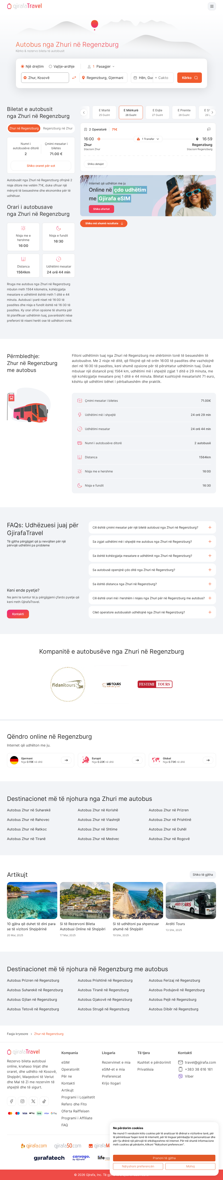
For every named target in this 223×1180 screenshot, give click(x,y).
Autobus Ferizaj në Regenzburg (174, 980)
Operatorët (70, 1069)
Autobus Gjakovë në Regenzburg (105, 999)
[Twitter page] (33, 1101)
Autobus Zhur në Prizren (169, 810)
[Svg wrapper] (33, 1146)
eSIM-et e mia (113, 1069)
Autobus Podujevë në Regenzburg (177, 990)
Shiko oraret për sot (41, 165)
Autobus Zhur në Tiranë (26, 839)
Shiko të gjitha (203, 874)
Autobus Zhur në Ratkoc (27, 829)
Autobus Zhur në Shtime (97, 829)
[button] (152, 527)
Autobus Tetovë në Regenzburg (33, 1009)
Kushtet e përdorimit (154, 1062)
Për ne (66, 1076)
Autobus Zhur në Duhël (167, 829)
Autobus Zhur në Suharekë (29, 810)
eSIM (65, 1062)
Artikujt (67, 1090)
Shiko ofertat (101, 209)
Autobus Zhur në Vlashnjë (99, 819)
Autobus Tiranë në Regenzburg (103, 990)
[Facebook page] (11, 1101)
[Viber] (180, 1076)
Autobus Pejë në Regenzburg (172, 999)
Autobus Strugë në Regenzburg (103, 1009)
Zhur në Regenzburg (24, 128)
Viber (189, 1076)
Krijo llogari (111, 1083)
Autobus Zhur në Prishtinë (170, 819)
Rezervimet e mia (116, 1062)
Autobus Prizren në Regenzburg (33, 980)
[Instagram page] (22, 1101)
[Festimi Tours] (155, 684)
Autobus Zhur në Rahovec (28, 819)
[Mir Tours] (111, 684)
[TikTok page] (44, 1101)
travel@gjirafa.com (200, 1062)
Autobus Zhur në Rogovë (169, 839)
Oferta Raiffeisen (75, 1111)
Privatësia (145, 1069)
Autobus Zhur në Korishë (98, 810)
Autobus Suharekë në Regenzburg (35, 990)
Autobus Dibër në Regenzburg (173, 1009)
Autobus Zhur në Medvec (98, 839)
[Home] (24, 6)
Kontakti (18, 614)
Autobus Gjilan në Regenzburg (32, 999)
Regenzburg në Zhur (58, 128)
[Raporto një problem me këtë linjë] (209, 129)
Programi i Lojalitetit (78, 1097)
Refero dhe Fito (74, 1104)
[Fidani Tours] (68, 684)
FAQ (64, 1125)
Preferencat (111, 1076)
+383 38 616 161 (199, 1069)
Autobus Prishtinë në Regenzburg (105, 980)
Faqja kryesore (17, 1034)
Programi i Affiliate (76, 1118)
